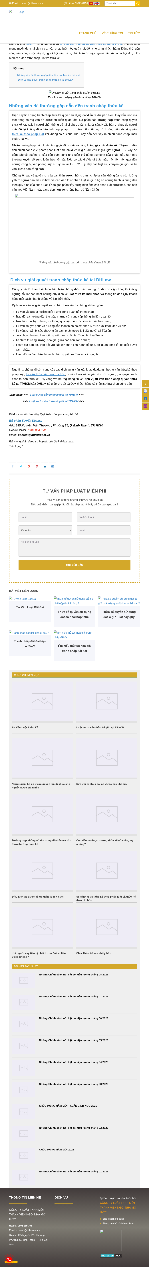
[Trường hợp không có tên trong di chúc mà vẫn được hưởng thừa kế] (42, 814)
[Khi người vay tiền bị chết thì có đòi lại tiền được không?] (42, 927)
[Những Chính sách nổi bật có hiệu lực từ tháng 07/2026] (23, 1002)
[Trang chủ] (74, 18)
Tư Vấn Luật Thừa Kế (25, 727)
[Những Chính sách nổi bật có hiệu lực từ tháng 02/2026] (23, 1133)
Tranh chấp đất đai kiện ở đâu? (30, 644)
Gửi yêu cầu (74, 565)
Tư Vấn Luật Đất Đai (30, 607)
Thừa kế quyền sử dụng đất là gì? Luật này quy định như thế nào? (119, 615)
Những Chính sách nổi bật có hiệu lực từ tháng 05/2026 (73, 1040)
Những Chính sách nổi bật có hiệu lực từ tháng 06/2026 (73, 1018)
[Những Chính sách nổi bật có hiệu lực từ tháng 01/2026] (23, 1177)
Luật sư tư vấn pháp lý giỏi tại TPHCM (53, 394)
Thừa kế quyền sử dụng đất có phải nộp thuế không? (74, 615)
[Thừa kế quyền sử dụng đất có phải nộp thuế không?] (74, 601)
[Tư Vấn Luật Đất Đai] (30, 598)
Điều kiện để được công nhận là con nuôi (38, 896)
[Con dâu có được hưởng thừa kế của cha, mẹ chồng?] (106, 814)
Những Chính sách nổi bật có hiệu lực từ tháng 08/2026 (73, 974)
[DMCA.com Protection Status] (111, 1255)
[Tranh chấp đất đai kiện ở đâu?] (30, 632)
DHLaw (31, 43)
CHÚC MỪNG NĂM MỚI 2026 (56, 1149)
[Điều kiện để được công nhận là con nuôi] (42, 870)
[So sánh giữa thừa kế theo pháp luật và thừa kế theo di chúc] (106, 870)
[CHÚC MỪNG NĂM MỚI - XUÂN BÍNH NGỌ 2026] (23, 1111)
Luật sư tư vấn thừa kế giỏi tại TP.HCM (53, 401)
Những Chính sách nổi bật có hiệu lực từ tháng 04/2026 (73, 1062)
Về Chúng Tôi (112, 33)
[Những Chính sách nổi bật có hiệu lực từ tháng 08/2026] (23, 980)
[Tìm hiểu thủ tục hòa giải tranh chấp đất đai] (74, 635)
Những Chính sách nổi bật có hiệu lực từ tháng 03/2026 (73, 1084)
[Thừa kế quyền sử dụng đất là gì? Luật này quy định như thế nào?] (119, 601)
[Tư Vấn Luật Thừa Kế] (42, 701)
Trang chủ (87, 33)
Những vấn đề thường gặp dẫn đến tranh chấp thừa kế (48, 75)
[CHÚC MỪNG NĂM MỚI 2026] (23, 1155)
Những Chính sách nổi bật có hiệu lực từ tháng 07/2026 (73, 996)
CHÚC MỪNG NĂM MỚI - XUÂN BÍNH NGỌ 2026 (68, 1105)
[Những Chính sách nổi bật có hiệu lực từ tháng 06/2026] (23, 1024)
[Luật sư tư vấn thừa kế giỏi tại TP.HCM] (106, 701)
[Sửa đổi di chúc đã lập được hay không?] (106, 758)
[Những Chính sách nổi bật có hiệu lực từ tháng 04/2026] (23, 1068)
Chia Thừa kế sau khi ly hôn (93, 953)
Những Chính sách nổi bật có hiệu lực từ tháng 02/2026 (73, 1127)
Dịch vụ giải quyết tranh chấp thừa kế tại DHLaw (45, 79)
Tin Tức (134, 33)
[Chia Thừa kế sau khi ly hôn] (106, 927)
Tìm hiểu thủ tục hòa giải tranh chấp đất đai (74, 648)
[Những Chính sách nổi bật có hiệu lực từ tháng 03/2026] (23, 1090)
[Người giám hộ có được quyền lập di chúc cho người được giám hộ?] (42, 758)
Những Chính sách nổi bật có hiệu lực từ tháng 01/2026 (73, 1171)
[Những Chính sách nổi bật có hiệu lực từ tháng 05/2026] (23, 1046)
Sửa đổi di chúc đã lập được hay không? (101, 783)
